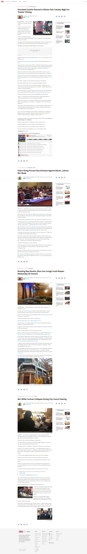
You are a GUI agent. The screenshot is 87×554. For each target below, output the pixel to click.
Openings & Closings (45, 541)
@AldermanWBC (22, 473)
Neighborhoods (14, 1)
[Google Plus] (49, 537)
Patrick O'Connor (38, 436)
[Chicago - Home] (3, 1)
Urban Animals (37, 550)
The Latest (36, 547)
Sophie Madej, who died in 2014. (44, 334)
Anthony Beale (30, 214)
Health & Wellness (37, 541)
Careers (57, 538)
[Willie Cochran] (44, 513)
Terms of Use (20, 549)
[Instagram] (49, 538)
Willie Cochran (28, 435)
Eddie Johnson (36, 224)
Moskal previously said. (46, 92)
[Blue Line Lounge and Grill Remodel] (35, 293)
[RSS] (49, 539)
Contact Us (57, 536)
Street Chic (43, 542)
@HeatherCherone (28, 178)
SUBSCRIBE (52, 542)
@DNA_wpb (27, 17)
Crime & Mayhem (30, 167)
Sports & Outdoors (37, 546)
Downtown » (58, 30)
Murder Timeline (44, 539)
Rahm (21, 227)
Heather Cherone (27, 177)
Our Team (57, 537)
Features (24, 1)
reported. (28, 346)
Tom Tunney (21, 254)
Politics (34, 167)
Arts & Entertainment (32, 6)
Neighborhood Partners (59, 533)
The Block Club (44, 537)
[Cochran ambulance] (25, 492)
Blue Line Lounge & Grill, (44, 314)
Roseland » (58, 286)
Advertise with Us (58, 534)
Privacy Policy (25, 549)
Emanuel (24, 227)
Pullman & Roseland (22, 167)
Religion (36, 545)
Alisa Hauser (27, 15)
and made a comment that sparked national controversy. (28, 341)
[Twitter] (49, 533)
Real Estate (36, 543)
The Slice (43, 543)
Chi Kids (36, 536)
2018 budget (29, 221)
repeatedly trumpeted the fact (31, 228)
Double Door (37, 57)
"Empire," (19, 30)
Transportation (37, 549)
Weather (36, 551)
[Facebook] (49, 534)
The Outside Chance (45, 534)
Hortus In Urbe (44, 538)
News (20, 1)
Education (36, 538)
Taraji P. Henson (29, 71)
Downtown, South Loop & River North (26, 396)
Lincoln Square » (59, 421)
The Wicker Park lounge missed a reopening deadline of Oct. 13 (29, 320)
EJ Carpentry (29, 310)
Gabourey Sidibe (21, 75)
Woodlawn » (58, 186)
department (43, 214)
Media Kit (57, 539)
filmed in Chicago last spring (28, 61)
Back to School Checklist (45, 533)
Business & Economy (38, 534)
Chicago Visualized (44, 536)
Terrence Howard (27, 66)
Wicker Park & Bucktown (23, 6)
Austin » (57, 201)
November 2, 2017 (35, 474)
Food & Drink (31, 268)
